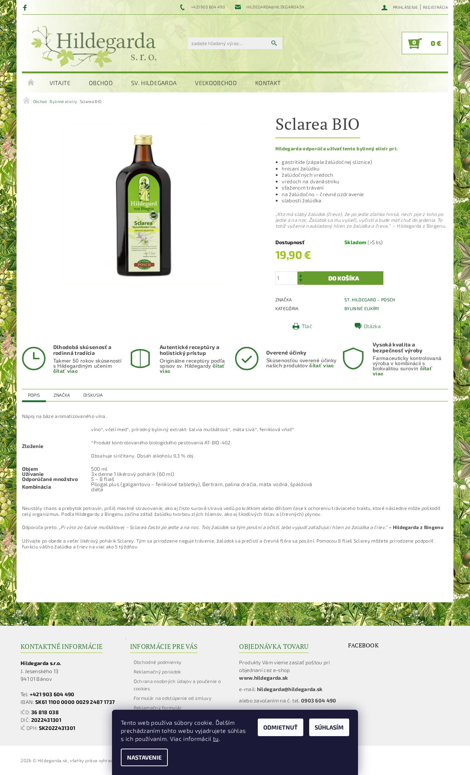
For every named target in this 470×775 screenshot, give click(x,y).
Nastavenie (144, 757)
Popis (34, 394)
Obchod (101, 82)
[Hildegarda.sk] (94, 46)
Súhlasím (329, 727)
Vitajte (60, 82)
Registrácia (435, 7)
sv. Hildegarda (154, 82)
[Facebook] (26, 7)
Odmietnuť (280, 727)
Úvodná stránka (31, 82)
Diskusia (93, 394)
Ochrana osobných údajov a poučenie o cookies (177, 684)
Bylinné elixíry (362, 308)
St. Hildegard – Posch (369, 299)
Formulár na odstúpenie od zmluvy (173, 698)
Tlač (307, 326)
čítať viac (65, 371)
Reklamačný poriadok (157, 672)
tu (216, 738)
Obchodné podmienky (158, 662)
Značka (62, 394)
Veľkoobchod (216, 82)
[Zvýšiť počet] (300, 274)
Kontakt (268, 82)
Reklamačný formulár (158, 707)
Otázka (372, 326)
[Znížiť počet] (300, 281)
